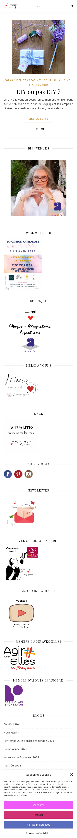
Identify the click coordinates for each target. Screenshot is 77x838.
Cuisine (64, 80)
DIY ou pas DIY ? (39, 91)
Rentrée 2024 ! (13, 765)
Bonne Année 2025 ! (16, 749)
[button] (71, 774)
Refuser (38, 814)
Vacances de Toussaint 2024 (21, 757)
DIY (30, 85)
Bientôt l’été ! (12, 724)
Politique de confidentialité (36, 833)
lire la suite (38, 118)
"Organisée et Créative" (23, 80)
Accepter (38, 804)
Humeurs (42, 85)
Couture (50, 80)
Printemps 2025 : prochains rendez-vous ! (29, 740)
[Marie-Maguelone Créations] (11, 6)
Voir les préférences (38, 824)
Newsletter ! (11, 732)
